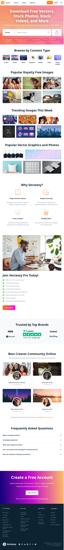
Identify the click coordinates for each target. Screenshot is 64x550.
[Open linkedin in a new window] (25, 543)
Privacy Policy (56, 543)
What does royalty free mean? (12, 444)
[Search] (48, 32)
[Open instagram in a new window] (22, 543)
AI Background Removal (7, 530)
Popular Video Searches (24, 530)
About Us (39, 516)
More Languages (54, 523)
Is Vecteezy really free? (10, 439)
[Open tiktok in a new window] (30, 543)
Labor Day (54, 40)
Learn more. (48, 417)
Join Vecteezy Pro (42, 498)
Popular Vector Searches (24, 522)
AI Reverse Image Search (6, 526)
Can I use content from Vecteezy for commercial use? (20, 449)
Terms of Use (49, 543)
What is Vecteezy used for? (11, 434)
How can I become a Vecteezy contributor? (17, 453)
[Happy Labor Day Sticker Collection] (25, 131)
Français (52, 521)
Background (17, 40)
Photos (16, 3)
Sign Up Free (31, 492)
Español (52, 514)
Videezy (5, 516)
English (52, 512)
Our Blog (39, 519)
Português (52, 516)
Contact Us (40, 514)
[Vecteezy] (2, 2)
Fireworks (26, 40)
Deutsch (52, 519)
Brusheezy (5, 512)
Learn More (9, 308)
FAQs (38, 512)
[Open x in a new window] (33, 543)
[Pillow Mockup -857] (12, 167)
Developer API (6, 524)
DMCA (22, 515)
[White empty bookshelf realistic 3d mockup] (32, 167)
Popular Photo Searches (24, 526)
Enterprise (5, 519)
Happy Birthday (36, 40)
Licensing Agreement (23, 512)
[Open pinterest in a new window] (27, 543)
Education (5, 521)
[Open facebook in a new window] (19, 543)
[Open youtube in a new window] (35, 543)
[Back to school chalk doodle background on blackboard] (9, 131)
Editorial (32, 3)
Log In (56, 2)
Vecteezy (5, 514)
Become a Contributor (40, 522)
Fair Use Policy (55, 544)
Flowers (46, 40)
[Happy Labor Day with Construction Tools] (10, 119)
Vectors (8, 3)
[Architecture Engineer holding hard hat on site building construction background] (12, 97)
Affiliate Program (22, 518)
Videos (24, 3)
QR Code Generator (5, 534)
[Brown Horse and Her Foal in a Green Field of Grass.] (32, 83)
